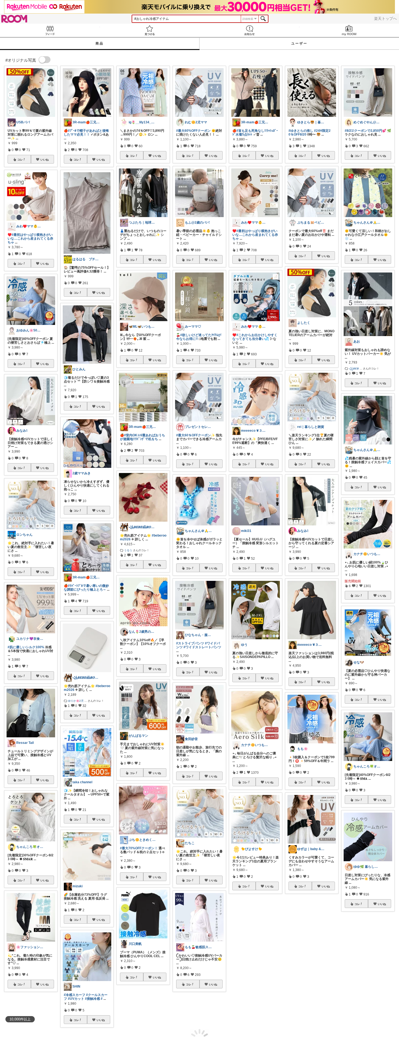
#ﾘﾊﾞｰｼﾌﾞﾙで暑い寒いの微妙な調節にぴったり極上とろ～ (86, 587)
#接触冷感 (92, 999)
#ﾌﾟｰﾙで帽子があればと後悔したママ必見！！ (86, 132)
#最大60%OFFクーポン (193, 131)
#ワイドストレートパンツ (202, 647)
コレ (20, 159)
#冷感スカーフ (74, 995)
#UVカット (76, 999)
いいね (44, 159)
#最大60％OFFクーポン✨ (195, 435)
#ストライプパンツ (190, 643)
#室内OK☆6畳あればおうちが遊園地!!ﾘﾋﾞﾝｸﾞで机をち (142, 437)
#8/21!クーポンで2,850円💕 (365, 131)
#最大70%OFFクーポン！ (139, 848)
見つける (150, 30)
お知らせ (249, 30)
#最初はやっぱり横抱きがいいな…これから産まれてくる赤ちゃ (30, 238)
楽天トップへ (385, 18)
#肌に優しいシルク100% (26, 647)
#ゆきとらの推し (301, 131)
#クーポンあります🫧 (361, 979)
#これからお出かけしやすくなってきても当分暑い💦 (254, 337)
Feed (50, 30)
